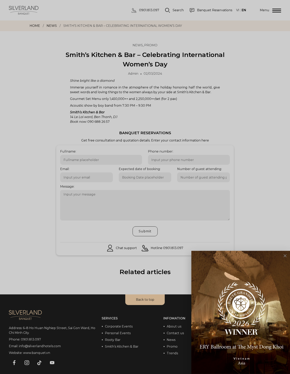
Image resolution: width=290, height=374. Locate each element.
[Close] (285, 256)
